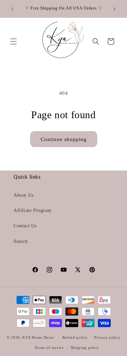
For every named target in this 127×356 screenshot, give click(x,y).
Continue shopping (64, 139)
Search (21, 241)
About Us (24, 195)
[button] (13, 41)
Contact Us (25, 225)
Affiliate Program (32, 210)
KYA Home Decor (38, 337)
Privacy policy (107, 337)
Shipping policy (85, 347)
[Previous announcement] (12, 8)
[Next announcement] (114, 8)
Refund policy (75, 337)
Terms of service (49, 347)
